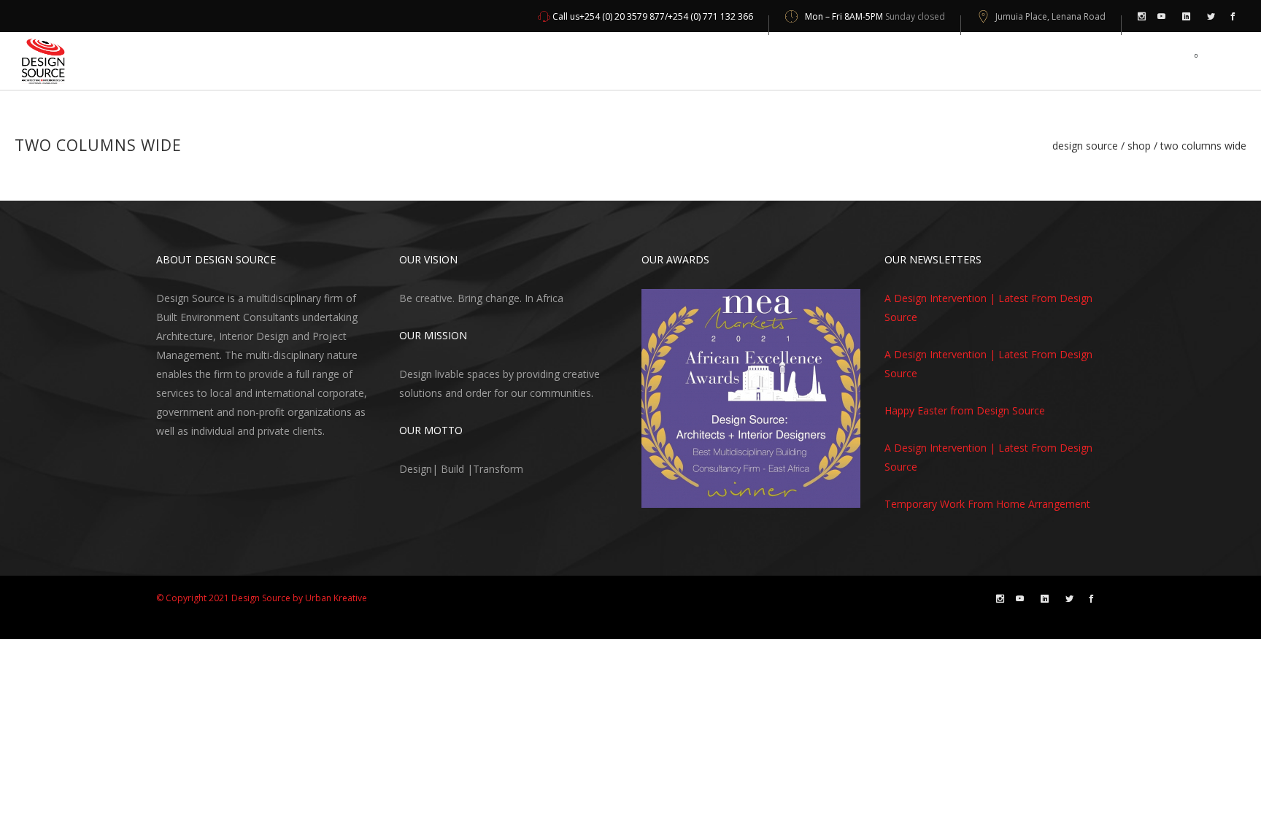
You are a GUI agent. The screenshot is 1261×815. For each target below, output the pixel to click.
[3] (681, 495)
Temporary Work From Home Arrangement (987, 504)
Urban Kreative (336, 598)
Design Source (1085, 146)
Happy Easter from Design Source (964, 410)
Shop (1139, 146)
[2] (668, 495)
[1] (654, 495)
